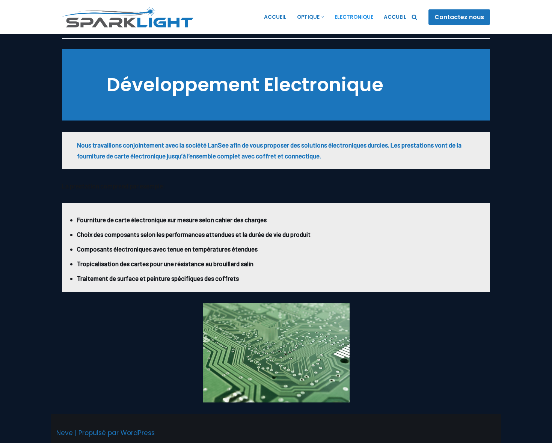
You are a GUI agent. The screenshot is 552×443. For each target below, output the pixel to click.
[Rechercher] (414, 17)
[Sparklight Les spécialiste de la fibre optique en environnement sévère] (129, 17)
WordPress (138, 432)
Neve (64, 432)
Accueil (275, 17)
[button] (322, 17)
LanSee (219, 145)
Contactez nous (459, 17)
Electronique (354, 17)
